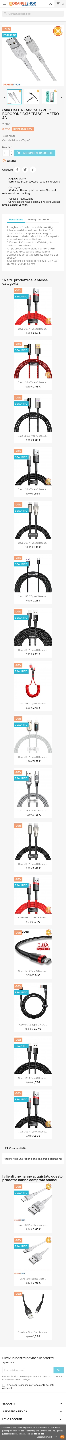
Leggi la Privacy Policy (47, 1437)
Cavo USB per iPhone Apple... (33, 1225)
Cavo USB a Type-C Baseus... (33, 382)
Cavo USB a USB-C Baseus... (33, 917)
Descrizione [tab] (16, 219)
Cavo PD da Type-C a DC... (33, 1024)
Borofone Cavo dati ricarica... (33, 1332)
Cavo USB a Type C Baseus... (33, 328)
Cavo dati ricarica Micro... (33, 1278)
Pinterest (33, 169)
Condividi (17, 169)
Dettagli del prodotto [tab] (40, 219)
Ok (62, 1437)
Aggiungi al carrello (34, 153)
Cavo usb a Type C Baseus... (33, 971)
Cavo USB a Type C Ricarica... (33, 810)
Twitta (25, 169)
